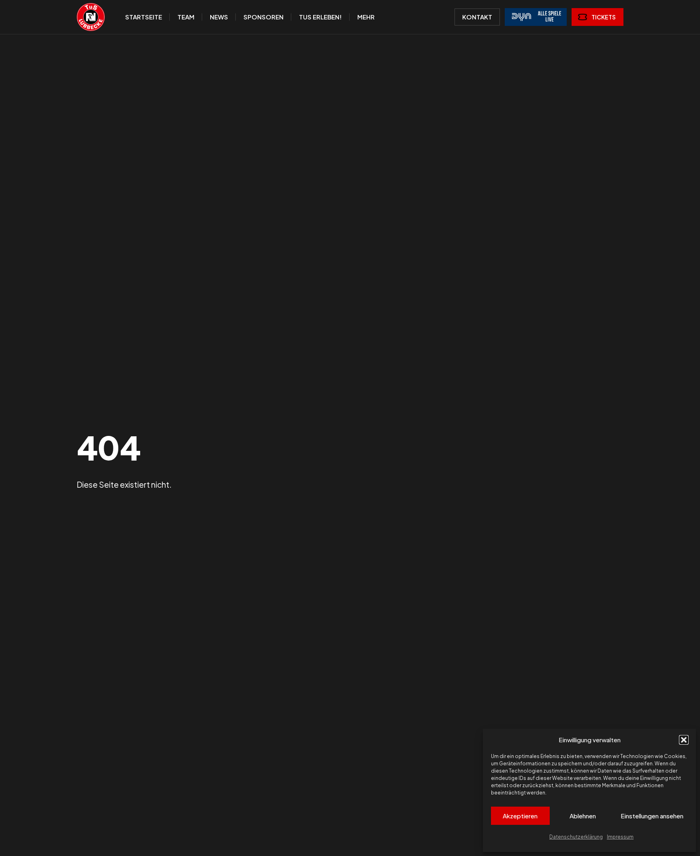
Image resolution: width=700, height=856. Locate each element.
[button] (684, 740)
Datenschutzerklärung (576, 837)
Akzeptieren (520, 816)
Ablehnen (583, 816)
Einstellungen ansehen (652, 816)
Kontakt (477, 17)
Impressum (620, 837)
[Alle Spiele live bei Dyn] (536, 17)
